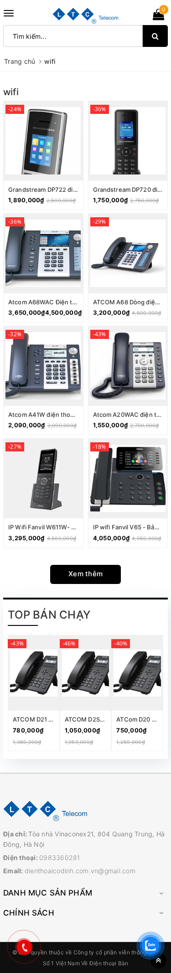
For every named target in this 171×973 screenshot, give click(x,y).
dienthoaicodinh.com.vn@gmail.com (80, 871)
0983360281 (59, 857)
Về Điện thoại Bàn (104, 963)
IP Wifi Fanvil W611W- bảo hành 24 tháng (66, 527)
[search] (155, 36)
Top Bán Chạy (49, 614)
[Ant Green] (85, 810)
